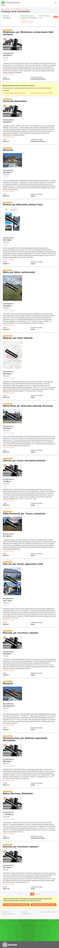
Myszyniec (8, 150)
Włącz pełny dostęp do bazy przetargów (42, 93)
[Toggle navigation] (56, 2)
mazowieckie (25, 9)
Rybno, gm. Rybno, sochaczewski (19, 272)
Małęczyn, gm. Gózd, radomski (18, 338)
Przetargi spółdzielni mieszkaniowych (48, 912)
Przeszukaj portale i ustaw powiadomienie (14, 93)
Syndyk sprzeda (24, 912)
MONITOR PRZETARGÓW (13, 9)
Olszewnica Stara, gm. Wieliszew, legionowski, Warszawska (25, 739)
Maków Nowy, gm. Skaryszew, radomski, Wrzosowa (28, 406)
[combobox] (11, 18)
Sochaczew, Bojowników (15, 101)
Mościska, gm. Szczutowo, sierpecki (20, 633)
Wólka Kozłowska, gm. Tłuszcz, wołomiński (24, 513)
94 (39, 894)
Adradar (3, 9)
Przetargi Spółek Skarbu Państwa (8, 913)
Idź (32, 894)
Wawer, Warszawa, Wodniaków (18, 793)
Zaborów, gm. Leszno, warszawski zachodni (24, 460)
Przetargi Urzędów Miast (26, 913)
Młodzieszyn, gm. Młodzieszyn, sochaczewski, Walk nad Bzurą (28, 33)
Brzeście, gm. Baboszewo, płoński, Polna (22, 204)
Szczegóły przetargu (8, 74)
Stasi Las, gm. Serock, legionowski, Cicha (23, 564)
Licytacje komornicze (5, 912)
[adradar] (3, 2)
